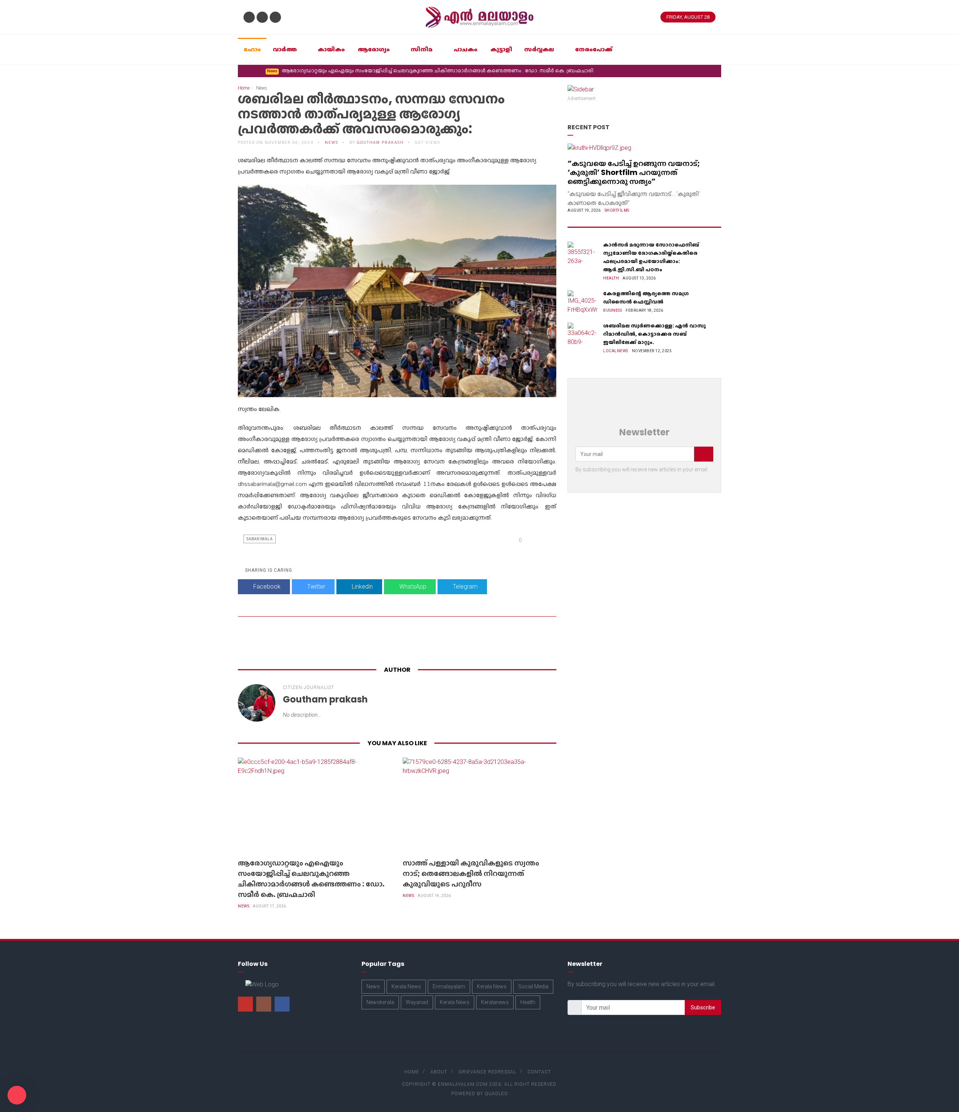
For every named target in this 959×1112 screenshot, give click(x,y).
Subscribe (703, 1007)
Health (611, 278)
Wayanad (417, 1002)
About (438, 1072)
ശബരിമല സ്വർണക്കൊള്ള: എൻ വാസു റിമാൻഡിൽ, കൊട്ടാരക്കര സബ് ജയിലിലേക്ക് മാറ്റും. (654, 334)
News (243, 906)
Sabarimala (259, 539)
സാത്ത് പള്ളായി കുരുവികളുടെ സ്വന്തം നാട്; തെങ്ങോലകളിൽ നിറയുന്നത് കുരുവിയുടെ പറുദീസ (545, 70)
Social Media (533, 986)
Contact (539, 1072)
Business (612, 310)
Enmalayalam (449, 986)
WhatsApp (412, 586)
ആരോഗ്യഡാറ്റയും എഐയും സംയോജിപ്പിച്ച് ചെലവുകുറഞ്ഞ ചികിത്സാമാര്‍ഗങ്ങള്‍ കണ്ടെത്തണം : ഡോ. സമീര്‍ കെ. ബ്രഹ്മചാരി (311, 879)
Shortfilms (617, 210)
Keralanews (495, 1002)
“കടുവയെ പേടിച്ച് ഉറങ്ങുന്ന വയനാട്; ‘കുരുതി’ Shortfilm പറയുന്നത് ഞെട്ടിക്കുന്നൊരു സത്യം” (634, 172)
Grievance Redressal (487, 1072)
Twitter (315, 586)
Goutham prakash (380, 142)
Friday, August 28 (688, 17)
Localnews (615, 351)
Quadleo (496, 1093)
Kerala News (406, 986)
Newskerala (380, 1002)
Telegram (464, 586)
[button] (243, 70)
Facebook (266, 586)
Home (243, 88)
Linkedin (361, 586)
